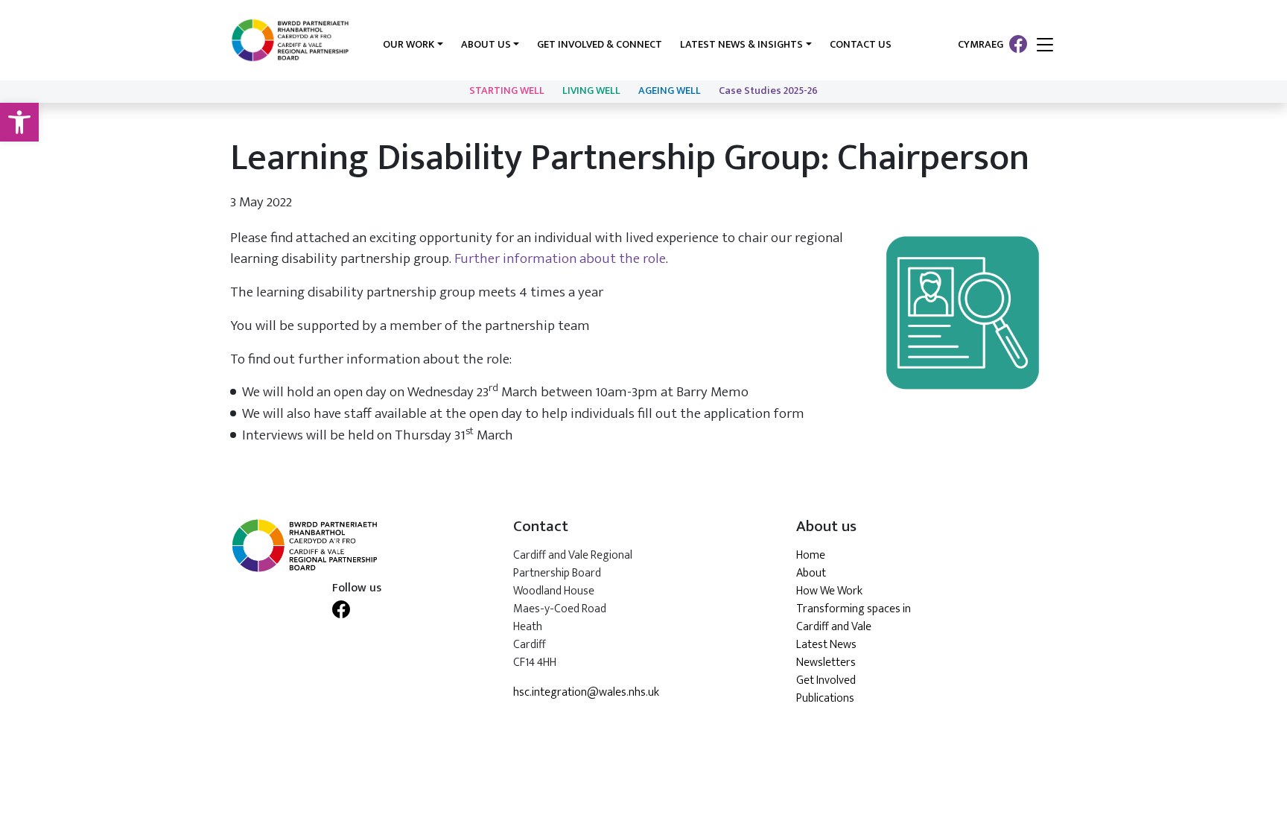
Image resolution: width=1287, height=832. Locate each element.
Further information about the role (560, 258)
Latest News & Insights (741, 45)
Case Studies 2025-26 (768, 91)
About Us (486, 45)
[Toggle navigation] (1045, 46)
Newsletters (826, 662)
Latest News (826, 645)
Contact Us (861, 45)
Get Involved (826, 680)
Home (810, 555)
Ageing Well (669, 91)
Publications (825, 698)
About (811, 573)
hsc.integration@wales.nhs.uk (586, 693)
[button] (19, 122)
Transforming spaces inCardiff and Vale (853, 618)
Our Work (408, 45)
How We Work (829, 591)
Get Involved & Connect (599, 45)
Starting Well (506, 91)
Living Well (591, 91)
